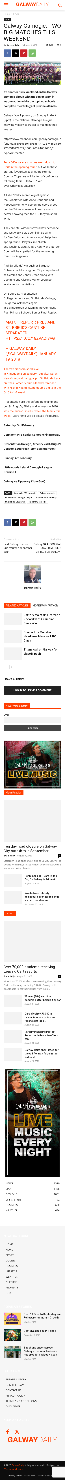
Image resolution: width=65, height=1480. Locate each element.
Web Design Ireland (13, 1468)
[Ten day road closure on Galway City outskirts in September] (32, 821)
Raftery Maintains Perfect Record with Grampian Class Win (41, 619)
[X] (15, 53)
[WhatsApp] (32, 53)
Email (6, 714)
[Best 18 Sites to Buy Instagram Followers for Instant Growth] (12, 1319)
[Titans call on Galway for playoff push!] (13, 653)
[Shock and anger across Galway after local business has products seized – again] (12, 1352)
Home (7, 13)
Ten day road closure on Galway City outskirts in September (30, 848)
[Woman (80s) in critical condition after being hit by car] (13, 1001)
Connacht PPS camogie (25, 493)
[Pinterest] (23, 53)
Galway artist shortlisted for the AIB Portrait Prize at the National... (42, 1054)
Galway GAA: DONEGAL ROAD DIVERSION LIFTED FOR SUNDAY (47, 548)
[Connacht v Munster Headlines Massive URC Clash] (13, 636)
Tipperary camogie (37, 501)
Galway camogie (47, 493)
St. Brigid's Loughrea (15, 501)
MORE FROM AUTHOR (45, 605)
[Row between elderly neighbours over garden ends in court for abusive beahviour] (13, 897)
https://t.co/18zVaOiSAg (30, 338)
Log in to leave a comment (32, 690)
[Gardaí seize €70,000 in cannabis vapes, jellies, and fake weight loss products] (13, 1018)
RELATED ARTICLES (17, 605)
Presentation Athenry (46, 497)
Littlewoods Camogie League (18, 497)
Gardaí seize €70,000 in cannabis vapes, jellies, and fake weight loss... (40, 1017)
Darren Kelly (13, 45)
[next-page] (11, 667)
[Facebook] (7, 53)
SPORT (16, 13)
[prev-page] (6, 667)
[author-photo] (32, 582)
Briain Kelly (9, 855)
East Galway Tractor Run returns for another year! (18, 548)
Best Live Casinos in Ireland (40, 1330)
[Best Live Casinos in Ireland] (12, 1335)
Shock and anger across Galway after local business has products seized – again (40, 1351)
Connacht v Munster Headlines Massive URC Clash (39, 636)
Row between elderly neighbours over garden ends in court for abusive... (42, 897)
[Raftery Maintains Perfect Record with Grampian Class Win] (13, 619)
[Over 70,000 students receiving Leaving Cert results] (32, 941)
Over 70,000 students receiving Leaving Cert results (29, 969)
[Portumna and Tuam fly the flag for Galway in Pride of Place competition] (13, 880)
